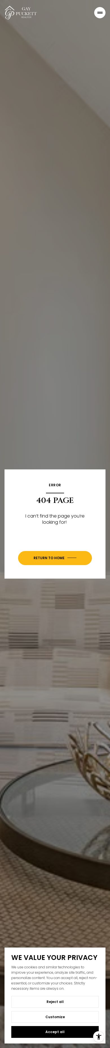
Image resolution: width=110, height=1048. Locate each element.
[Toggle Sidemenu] (99, 12)
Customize (55, 1017)
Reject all (55, 1001)
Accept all (55, 1031)
